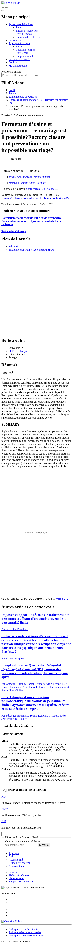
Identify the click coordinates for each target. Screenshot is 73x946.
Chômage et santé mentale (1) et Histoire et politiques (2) (35, 197)
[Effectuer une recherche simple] (2, 7)
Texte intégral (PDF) (20, 249)
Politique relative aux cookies (25, 932)
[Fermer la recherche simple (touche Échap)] (6, 7)
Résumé (13, 246)
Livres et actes (24, 33)
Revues (20, 27)
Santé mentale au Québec (23, 96)
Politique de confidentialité (23, 929)
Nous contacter (17, 865)
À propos (25, 43)
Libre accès (22, 52)
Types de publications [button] (21, 24)
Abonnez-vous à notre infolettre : (22, 841)
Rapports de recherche (28, 36)
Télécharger (62, 599)
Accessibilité (16, 859)
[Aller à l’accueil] (10, 2)
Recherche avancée (19, 59)
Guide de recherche (19, 862)
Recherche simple (11, 71)
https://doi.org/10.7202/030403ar (27, 182)
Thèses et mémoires (27, 30)
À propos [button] (14, 43)
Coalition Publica (25, 49)
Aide (11, 856)
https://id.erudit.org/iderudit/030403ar (29, 176)
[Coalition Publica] (12, 921)
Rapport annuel (24, 56)
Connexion (15, 40)
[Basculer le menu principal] (2, 10)
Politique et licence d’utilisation (26, 935)
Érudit (19, 46)
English (13, 62)
